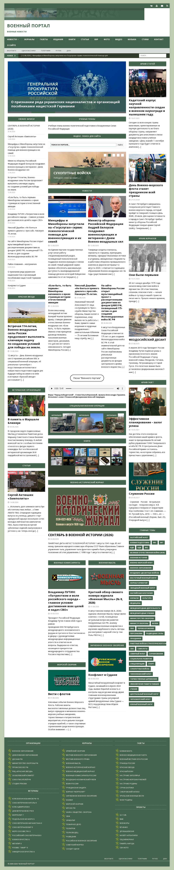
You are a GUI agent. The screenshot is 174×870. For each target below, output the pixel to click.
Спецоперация (137, 664)
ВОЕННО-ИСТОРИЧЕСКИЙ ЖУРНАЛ (80, 767)
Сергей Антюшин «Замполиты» (22, 136)
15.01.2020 (135, 278)
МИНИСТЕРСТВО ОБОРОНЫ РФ (25, 763)
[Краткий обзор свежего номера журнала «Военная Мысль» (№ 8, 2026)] (107, 578)
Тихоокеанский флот (140, 674)
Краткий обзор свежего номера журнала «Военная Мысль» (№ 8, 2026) (105, 597)
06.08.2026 (107, 323)
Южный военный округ (141, 704)
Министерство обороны (142, 618)
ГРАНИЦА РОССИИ (127, 763)
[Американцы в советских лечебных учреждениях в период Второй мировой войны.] (92, 461)
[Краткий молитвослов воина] (56, 452)
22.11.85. (123, 815)
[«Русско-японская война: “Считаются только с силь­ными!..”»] (56, 461)
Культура (146, 598)
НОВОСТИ (12, 39)
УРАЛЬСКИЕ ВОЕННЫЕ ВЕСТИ (131, 796)
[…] (113, 552)
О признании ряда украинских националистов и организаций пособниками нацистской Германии (65, 104)
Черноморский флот (140, 699)
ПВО (132, 628)
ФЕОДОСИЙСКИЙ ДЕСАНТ (147, 340)
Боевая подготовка (139, 542)
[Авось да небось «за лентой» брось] (118, 423)
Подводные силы (154, 633)
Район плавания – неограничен (22, 264)
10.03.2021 (135, 429)
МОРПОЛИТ (17, 815)
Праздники (135, 638)
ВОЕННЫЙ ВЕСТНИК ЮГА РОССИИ (133, 759)
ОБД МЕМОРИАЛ (126, 839)
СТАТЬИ (85, 39)
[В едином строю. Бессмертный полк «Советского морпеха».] (92, 452)
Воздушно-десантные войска (144, 573)
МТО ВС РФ (70, 808)
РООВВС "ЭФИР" (19, 847)
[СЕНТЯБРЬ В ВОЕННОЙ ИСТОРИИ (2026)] (87, 509)
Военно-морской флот (141, 563)
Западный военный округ (142, 588)
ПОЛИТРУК (70, 828)
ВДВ (132, 547)
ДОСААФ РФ (17, 759)
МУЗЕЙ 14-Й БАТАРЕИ (128, 835)
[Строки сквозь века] (80, 470)
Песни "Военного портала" (87, 378)
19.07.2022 (135, 118)
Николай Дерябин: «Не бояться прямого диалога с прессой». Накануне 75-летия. (87, 289)
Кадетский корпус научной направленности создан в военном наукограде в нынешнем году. (147, 107)
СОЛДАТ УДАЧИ (72, 849)
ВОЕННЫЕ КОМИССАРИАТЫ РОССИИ (81, 775)
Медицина (135, 603)
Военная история (138, 557)
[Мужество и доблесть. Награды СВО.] (68, 452)
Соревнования (156, 654)
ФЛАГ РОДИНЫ (125, 800)
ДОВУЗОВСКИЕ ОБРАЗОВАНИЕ (25, 755)
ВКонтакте (11, 51)
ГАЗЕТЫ (44, 39)
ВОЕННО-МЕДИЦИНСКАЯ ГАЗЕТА (133, 755)
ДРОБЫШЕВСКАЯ (126, 831)
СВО (132, 649)
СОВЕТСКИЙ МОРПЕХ (75, 845)
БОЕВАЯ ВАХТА (125, 751)
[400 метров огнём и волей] (90, 423)
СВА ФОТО (124, 847)
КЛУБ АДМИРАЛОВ (20, 807)
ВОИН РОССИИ (72, 783)
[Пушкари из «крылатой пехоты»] (63, 423)
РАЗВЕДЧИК (71, 836)
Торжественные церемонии (143, 679)
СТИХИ (145, 39)
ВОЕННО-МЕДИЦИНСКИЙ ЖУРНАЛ (80, 771)
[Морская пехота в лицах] (116, 461)
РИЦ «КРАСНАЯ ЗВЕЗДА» (22, 771)
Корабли (134, 598)
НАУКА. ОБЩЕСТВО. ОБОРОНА (78, 812)
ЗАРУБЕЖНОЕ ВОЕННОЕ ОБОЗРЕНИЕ (81, 796)
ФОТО (107, 39)
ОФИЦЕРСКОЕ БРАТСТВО (22, 851)
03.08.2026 (95, 678)
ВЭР (96, 39)
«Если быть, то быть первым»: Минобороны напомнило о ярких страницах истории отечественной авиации (59, 294)
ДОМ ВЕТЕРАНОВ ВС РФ (22, 811)
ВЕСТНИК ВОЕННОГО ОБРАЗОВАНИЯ (81, 755)
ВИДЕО (118, 39)
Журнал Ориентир (139, 583)
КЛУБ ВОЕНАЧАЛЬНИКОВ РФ (24, 798)
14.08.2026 (14, 502)
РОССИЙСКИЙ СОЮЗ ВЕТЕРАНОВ (26, 835)
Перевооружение (146, 628)
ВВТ (161, 542)
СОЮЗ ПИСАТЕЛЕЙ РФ (21, 779)
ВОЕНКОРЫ (124, 823)
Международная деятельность (145, 608)
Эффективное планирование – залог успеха (145, 422)
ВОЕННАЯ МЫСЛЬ (73, 763)
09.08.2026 (54, 613)
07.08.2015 (135, 343)
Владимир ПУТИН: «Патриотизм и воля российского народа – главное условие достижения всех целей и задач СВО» (66, 601)
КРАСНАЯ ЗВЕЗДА (126, 767)
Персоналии (136, 633)
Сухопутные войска (139, 669)
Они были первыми (144, 275)
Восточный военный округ (143, 578)
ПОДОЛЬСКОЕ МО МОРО (22, 819)
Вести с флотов (59, 694)
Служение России (142, 493)
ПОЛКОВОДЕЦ (72, 832)
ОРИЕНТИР (70, 820)
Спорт (151, 664)
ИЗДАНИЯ (58, 39)
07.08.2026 (81, 297)
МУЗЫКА (132, 39)
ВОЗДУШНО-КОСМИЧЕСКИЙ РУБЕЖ (81, 779)
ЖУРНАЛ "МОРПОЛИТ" (75, 792)
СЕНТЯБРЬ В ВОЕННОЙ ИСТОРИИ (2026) (80, 535)
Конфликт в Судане (102, 675)
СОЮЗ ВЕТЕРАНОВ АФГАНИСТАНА (26, 823)
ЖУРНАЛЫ (29, 39)
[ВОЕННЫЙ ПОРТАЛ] (74, 18)
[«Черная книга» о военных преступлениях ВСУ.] (68, 461)
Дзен (69, 51)
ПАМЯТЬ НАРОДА (126, 843)
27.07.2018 (135, 199)
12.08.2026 (54, 245)
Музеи (155, 623)
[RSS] (167, 5)
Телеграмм (45, 51)
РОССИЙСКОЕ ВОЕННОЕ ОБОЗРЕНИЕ (81, 840)
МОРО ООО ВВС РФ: (20, 831)
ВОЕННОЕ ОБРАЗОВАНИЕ (22, 751)
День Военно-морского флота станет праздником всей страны (146, 190)
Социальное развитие (141, 659)
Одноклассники (29, 51)
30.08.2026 (54, 539)
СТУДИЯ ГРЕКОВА (19, 783)
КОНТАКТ (159, 39)
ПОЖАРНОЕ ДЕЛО (73, 824)
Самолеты (142, 649)
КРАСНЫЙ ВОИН (126, 771)
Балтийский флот (139, 537)
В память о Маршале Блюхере (23, 421)
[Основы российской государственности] (116, 452)
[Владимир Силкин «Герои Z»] (80, 461)
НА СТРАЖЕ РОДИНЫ (128, 783)
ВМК (121, 819)
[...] (79, 178)
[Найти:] (152, 55)
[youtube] (156, 5)
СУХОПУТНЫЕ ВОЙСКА (72, 173)
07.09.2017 (135, 497)
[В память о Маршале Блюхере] (26, 405)
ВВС (154, 542)
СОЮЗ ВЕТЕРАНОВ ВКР (21, 827)
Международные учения (142, 613)
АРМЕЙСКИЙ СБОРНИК (75, 751)
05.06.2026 (14, 426)
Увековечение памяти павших (144, 684)
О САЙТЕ (11, 45)
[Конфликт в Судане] (107, 661)
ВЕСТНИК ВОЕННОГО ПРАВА (77, 759)
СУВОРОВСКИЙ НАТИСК (129, 792)
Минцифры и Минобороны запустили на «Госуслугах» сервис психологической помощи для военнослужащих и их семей (66, 231)
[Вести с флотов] (67, 680)
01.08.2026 (54, 698)
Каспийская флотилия (141, 593)
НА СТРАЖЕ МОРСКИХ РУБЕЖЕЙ (132, 779)
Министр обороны (139, 623)
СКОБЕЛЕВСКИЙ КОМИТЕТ (23, 775)
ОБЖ (68, 816)
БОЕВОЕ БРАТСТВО (20, 839)
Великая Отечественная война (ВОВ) (147, 552)
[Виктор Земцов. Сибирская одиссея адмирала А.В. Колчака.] (80, 452)
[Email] (162, 5)
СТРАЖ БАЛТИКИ (126, 787)
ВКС (146, 547)
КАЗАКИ (69, 800)
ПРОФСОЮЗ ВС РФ (20, 767)
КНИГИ (72, 39)
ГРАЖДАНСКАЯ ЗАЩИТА (76, 787)
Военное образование (141, 568)
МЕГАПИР (16, 843)
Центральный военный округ (144, 694)
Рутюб (58, 51)
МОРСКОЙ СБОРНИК (74, 804)
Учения (133, 689)
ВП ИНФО (123, 827)
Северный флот (137, 654)
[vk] (151, 5)
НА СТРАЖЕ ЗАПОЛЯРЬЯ (129, 775)
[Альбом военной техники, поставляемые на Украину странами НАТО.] (104, 452)
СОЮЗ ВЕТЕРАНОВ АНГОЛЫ (23, 803)
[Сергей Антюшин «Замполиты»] (26, 481)
